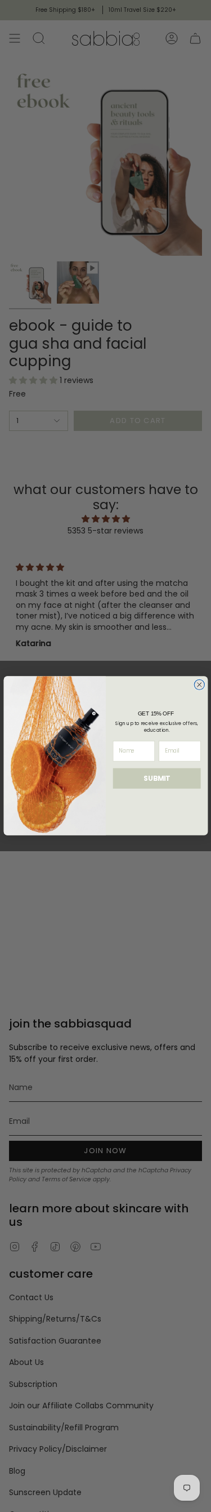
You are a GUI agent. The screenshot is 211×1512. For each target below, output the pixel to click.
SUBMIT (156, 778)
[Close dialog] (199, 685)
